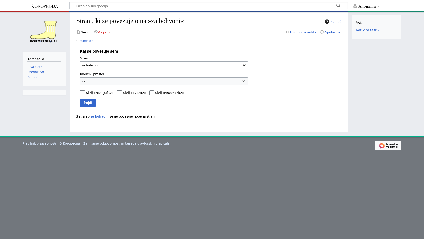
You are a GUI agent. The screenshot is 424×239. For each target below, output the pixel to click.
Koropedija (44, 5)
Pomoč (335, 21)
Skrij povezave (134, 92)
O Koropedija (69, 143)
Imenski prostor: (92, 74)
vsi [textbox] (83, 81)
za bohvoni (87, 41)
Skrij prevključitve (100, 92)
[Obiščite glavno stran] (44, 31)
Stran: (84, 58)
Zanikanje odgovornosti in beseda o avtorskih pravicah (126, 143)
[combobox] (164, 65)
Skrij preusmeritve (169, 92)
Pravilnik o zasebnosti (39, 143)
